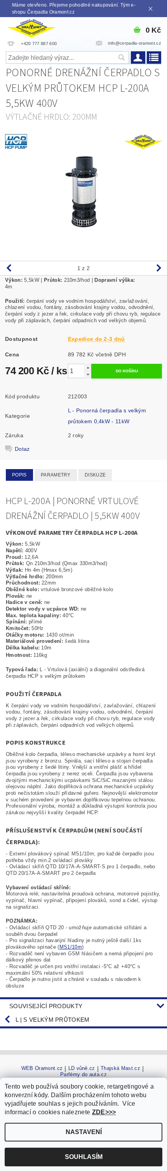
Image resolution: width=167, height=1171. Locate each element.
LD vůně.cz (81, 1068)
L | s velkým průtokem (53, 1019)
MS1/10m (70, 947)
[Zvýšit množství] (87, 367)
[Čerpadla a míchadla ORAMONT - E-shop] (31, 27)
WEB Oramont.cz (42, 1068)
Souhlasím (84, 1157)
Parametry (56, 475)
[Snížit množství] (87, 374)
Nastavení (84, 1132)
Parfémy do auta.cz (83, 1074)
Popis (19, 475)
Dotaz (22, 449)
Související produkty (45, 1006)
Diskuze (95, 475)
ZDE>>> (104, 1112)
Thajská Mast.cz (120, 1068)
